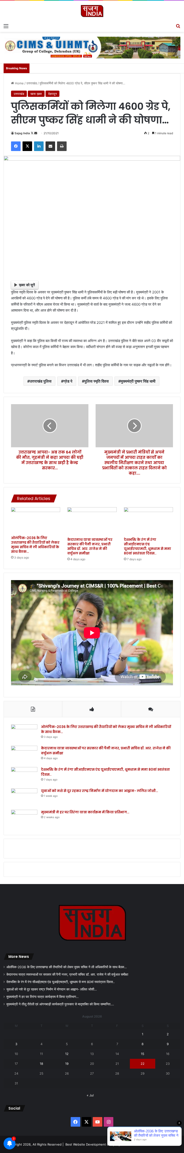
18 (41, 1064)
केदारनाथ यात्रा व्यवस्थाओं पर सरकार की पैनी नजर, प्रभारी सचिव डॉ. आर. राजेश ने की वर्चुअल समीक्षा (89, 546)
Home (19, 83)
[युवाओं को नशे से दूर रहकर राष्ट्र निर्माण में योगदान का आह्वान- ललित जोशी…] (24, 797)
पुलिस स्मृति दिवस (96, 381)
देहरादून (52, 94)
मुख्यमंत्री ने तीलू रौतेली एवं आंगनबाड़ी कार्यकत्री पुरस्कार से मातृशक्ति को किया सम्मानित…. (60, 1004)
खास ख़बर (36, 94)
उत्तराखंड (31, 83)
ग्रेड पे (67, 381)
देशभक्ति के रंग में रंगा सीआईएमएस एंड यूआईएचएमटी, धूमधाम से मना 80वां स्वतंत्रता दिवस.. (147, 546)
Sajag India (22, 133)
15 (142, 1054)
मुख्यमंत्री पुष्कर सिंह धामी (138, 381)
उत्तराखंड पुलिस (41, 381)
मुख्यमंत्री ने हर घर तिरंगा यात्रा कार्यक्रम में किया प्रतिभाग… (85, 812)
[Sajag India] (92, 11)
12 (67, 1054)
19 (67, 1064)
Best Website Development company (92, 1144)
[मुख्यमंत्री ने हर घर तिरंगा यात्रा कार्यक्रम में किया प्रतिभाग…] (24, 819)
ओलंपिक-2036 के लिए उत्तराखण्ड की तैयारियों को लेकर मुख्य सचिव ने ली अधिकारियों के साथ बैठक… (35, 545)
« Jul (90, 1095)
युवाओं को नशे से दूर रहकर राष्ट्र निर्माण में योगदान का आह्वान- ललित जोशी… (99, 790)
